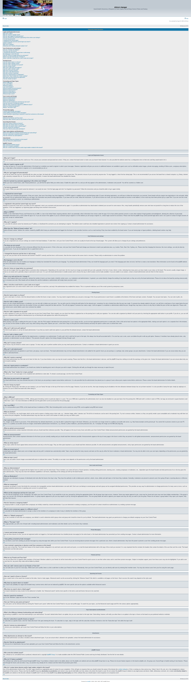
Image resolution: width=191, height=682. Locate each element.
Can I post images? (8, 87)
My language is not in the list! (11, 54)
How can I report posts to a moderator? (13, 74)
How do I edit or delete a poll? (11, 69)
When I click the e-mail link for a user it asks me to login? (18, 58)
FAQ (187, 18)
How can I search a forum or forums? (13, 123)
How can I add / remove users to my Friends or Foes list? (18, 119)
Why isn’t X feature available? (11, 146)
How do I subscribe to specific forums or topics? (16, 134)
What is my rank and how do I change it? (14, 56)
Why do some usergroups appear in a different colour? (17, 104)
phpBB (88, 681)
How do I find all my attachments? (12, 141)
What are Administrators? (10, 97)
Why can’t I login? (8, 33)
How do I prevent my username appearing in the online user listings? (21, 37)
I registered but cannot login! (10, 40)
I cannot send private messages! (11, 111)
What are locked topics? (9, 92)
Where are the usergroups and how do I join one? (16, 102)
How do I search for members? (11, 127)
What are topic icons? (9, 94)
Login (5, 18)
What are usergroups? (9, 100)
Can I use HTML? (8, 84)
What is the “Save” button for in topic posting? (15, 76)
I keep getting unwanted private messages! (14, 112)
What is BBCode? (8, 82)
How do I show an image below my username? (15, 55)
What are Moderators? (9, 99)
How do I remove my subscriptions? (12, 135)
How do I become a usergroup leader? (13, 103)
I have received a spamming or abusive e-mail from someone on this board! (23, 114)
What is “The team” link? (9, 107)
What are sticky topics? (9, 91)
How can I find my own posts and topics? (14, 129)
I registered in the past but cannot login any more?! (16, 41)
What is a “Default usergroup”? (11, 106)
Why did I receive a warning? (11, 73)
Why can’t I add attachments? (11, 72)
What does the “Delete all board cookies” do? (15, 46)
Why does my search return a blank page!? (14, 126)
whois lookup (123, 669)
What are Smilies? (8, 85)
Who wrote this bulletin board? (11, 144)
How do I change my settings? (11, 49)
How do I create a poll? (9, 66)
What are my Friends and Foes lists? (13, 118)
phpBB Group (51, 654)
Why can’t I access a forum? (10, 70)
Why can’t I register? (8, 44)
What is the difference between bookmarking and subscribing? (20, 132)
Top (4, 161)
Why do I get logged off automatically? (13, 36)
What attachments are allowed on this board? (15, 139)
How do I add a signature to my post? (13, 65)
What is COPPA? (7, 43)
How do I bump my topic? (10, 78)
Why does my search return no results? (13, 124)
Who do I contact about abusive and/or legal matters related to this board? (23, 147)
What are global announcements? (12, 88)
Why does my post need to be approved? (14, 77)
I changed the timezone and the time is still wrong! (16, 52)
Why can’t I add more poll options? (12, 67)
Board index (6, 25)
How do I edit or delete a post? (11, 63)
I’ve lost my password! (9, 39)
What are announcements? (10, 89)
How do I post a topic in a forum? (12, 62)
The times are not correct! (10, 51)
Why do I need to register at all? (11, 34)
